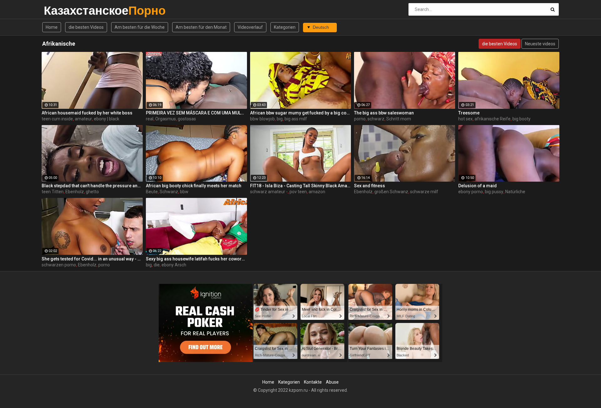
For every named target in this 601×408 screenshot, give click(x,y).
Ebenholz (74, 191)
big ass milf (296, 118)
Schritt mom (398, 118)
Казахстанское (60, 10)
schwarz (375, 118)
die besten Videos (86, 27)
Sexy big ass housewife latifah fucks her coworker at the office (196, 258)
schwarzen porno (59, 264)
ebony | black (106, 118)
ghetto (92, 191)
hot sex (465, 118)
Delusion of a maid (477, 185)
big (280, 118)
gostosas (187, 118)
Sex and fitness (369, 185)
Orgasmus (165, 118)
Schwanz (169, 191)
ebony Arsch (174, 264)
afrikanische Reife (493, 118)
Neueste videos (540, 43)
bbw (184, 191)
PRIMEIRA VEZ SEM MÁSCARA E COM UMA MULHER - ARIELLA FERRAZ (196, 112)
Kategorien (284, 27)
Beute (152, 191)
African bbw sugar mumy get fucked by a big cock (300, 112)
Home (52, 27)
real (149, 118)
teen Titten (53, 191)
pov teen (298, 191)
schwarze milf (424, 191)
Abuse (332, 382)
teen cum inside (57, 118)
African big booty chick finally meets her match (193, 185)
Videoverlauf (250, 27)
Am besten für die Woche (140, 27)
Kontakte (313, 382)
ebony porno (470, 191)
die (157, 264)
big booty (521, 118)
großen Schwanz (391, 191)
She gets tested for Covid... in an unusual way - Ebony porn (92, 258)
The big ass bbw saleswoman (384, 112)
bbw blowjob (262, 118)
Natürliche (515, 191)
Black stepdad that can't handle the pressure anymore (92, 185)
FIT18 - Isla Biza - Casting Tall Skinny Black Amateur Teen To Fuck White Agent (300, 185)
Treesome (469, 112)
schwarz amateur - (269, 191)
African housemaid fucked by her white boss (87, 112)
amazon (317, 191)
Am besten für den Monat (201, 27)
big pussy (494, 191)
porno (360, 118)
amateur (83, 118)
